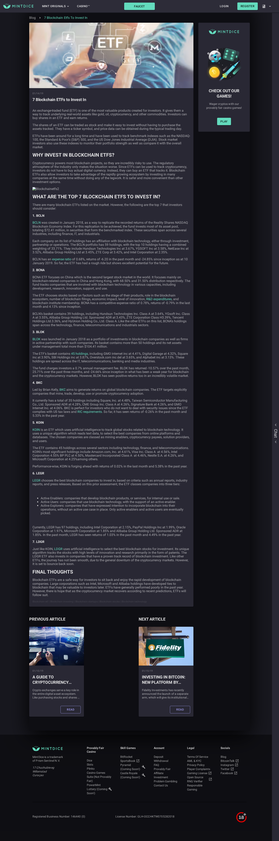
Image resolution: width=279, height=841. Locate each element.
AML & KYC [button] (194, 760)
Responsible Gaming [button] (194, 787)
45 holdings (79, 354)
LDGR (58, 549)
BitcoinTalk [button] (227, 760)
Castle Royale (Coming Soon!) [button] (130, 775)
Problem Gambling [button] (165, 781)
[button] (139, 6)
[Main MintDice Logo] (18, 6)
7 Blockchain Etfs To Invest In (66, 18)
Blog (32, 18)
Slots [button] (90, 764)
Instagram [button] (227, 765)
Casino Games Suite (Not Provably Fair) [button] (99, 777)
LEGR (36, 480)
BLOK (36, 339)
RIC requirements (89, 412)
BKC (62, 390)
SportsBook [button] (127, 760)
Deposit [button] (158, 756)
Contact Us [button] (161, 785)
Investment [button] (161, 777)
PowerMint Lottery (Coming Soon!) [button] (97, 789)
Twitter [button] (225, 769)
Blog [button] (223, 756)
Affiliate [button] (158, 773)
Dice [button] (89, 760)
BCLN (36, 223)
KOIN (36, 430)
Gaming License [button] (197, 773)
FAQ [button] (156, 765)
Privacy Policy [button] (196, 765)
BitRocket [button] (126, 756)
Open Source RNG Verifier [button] (195, 779)
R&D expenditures (159, 299)
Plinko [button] (91, 768)
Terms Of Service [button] (197, 756)
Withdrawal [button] (161, 760)
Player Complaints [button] (198, 769)
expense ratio (61, 259)
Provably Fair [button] (162, 769)
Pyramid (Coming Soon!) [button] (130, 767)
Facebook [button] (227, 773)
